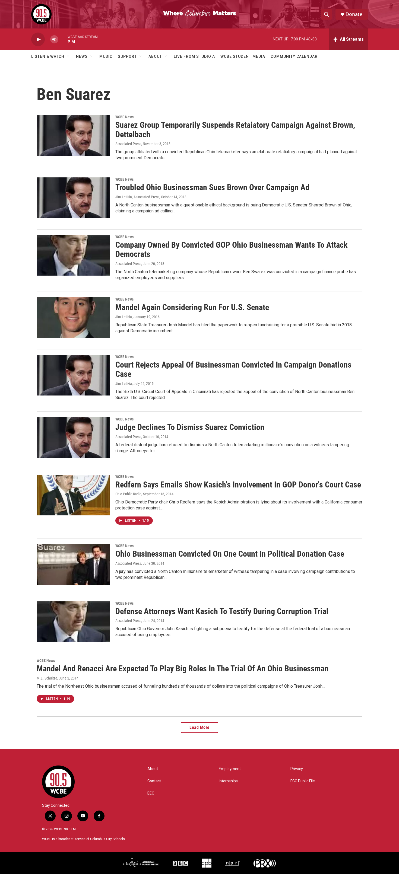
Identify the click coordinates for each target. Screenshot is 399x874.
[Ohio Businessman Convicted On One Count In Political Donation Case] (73, 564)
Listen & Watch (47, 56)
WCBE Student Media (242, 56)
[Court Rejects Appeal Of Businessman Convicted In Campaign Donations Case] (73, 375)
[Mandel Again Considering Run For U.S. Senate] (73, 317)
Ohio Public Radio (128, 494)
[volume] (54, 39)
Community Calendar (294, 56)
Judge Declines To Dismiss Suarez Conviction (189, 427)
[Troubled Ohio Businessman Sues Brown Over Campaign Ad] (73, 197)
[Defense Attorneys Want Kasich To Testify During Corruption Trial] (73, 621)
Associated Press (128, 144)
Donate (354, 14)
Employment (230, 769)
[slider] (63, 39)
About (155, 56)
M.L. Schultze (47, 678)
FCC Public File (302, 781)
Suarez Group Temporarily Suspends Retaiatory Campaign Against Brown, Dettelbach (235, 129)
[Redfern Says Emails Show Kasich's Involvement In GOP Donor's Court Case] (73, 495)
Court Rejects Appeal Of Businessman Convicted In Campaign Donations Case (233, 369)
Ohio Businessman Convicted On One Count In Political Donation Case (229, 554)
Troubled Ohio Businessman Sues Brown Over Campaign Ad (212, 187)
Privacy (296, 769)
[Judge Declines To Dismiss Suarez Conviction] (73, 437)
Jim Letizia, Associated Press (137, 197)
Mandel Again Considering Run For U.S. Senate (192, 307)
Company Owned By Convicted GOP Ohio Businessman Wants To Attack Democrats (231, 249)
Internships (228, 781)
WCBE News (124, 117)
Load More (199, 727)
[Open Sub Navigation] (68, 56)
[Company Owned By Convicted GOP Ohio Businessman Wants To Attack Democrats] (73, 255)
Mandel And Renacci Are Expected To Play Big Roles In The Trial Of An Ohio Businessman (182, 668)
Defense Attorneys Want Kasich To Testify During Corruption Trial (221, 611)
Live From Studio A (194, 56)
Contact (154, 781)
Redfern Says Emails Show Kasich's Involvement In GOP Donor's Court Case (238, 484)
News (82, 56)
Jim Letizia (123, 317)
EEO (150, 793)
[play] (38, 39)
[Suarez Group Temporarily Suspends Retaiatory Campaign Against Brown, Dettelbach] (73, 135)
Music (105, 56)
